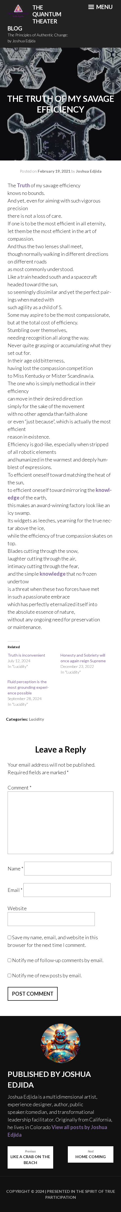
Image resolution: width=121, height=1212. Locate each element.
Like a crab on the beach (30, 1157)
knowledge (53, 574)
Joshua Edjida (89, 171)
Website (17, 908)
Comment (20, 787)
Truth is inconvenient (26, 655)
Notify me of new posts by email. (47, 975)
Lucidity (36, 719)
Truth (23, 185)
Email (15, 890)
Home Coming (90, 1154)
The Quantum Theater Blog (34, 18)
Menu (104, 7)
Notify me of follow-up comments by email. (58, 960)
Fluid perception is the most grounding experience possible (28, 687)
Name (15, 868)
